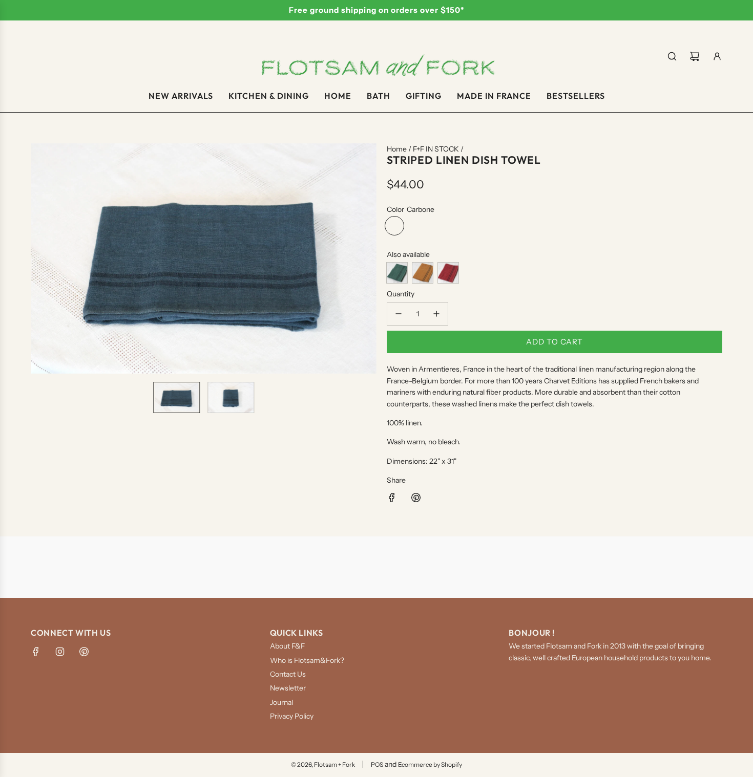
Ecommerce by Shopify (430, 764)
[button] (39, 258)
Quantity (400, 293)
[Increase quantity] (436, 314)
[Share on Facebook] (392, 499)
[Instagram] (60, 651)
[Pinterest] (84, 651)
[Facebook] (36, 651)
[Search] (672, 56)
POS (377, 764)
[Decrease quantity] (398, 314)
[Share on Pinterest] (416, 499)
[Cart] (694, 56)
